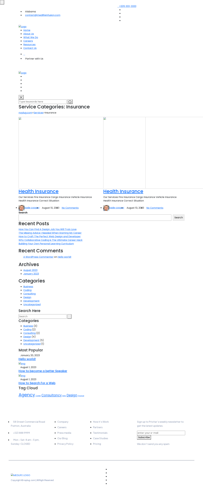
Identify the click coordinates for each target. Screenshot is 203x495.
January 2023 (31, 273)
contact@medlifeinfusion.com (42, 15)
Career (38, 396)
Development (31, 301)
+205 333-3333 (127, 6)
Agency (27, 395)
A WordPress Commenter (38, 257)
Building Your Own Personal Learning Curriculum (46, 243)
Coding (27, 290)
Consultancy (51, 395)
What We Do (30, 37)
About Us (28, 33)
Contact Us (30, 48)
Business (28, 286)
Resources (29, 44)
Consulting (29, 293)
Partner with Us (34, 58)
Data (64, 396)
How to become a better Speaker (43, 371)
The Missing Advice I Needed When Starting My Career (50, 233)
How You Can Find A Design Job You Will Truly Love (48, 229)
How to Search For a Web (37, 383)
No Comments (70, 208)
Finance (81, 396)
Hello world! (64, 257)
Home (26, 30)
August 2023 (30, 270)
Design (27, 297)
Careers (28, 41)
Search (23, 212)
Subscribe (144, 437)
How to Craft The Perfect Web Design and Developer (50, 236)
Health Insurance (39, 191)
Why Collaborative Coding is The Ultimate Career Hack (50, 240)
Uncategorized (32, 304)
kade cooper (32, 207)
